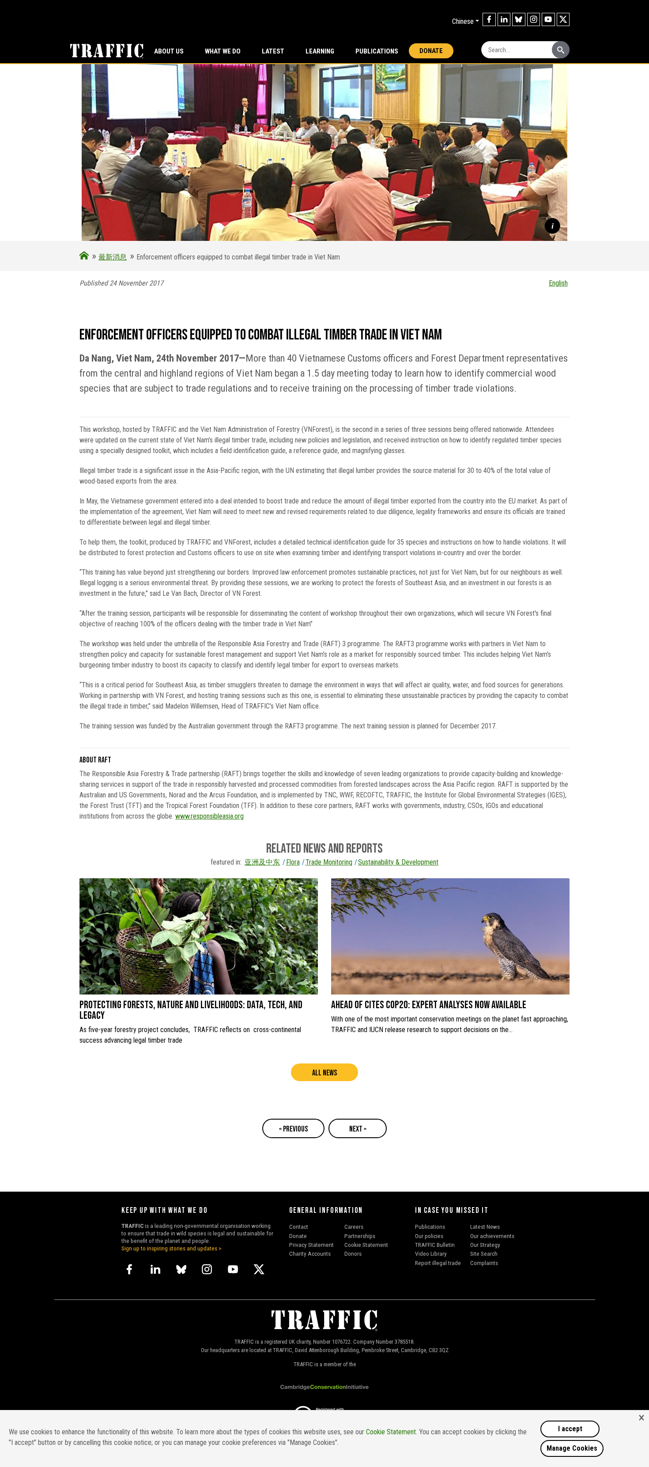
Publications (376, 51)
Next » (357, 1129)
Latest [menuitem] (273, 51)
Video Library (431, 1253)
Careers (353, 1226)
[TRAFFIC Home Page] (84, 257)
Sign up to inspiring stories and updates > (171, 1248)
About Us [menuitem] (169, 51)
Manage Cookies (572, 1448)
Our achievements (492, 1235)
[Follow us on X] (563, 19)
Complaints (484, 1262)
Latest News (485, 1226)
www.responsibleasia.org (209, 816)
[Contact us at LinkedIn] (504, 19)
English (558, 283)
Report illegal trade (438, 1262)
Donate (431, 51)
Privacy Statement (311, 1244)
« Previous (293, 1129)
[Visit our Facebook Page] (489, 19)
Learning (320, 51)
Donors (353, 1253)
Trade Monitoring (329, 862)
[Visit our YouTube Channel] (548, 19)
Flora (292, 862)
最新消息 (112, 257)
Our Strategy (485, 1244)
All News (324, 1073)
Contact (298, 1226)
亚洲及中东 (262, 862)
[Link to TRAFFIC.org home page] (101, 50)
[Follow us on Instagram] (533, 19)
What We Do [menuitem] (223, 51)
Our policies (429, 1235)
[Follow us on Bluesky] (518, 19)
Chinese (463, 21)
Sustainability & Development (398, 862)
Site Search (484, 1253)
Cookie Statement (366, 1244)
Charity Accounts (310, 1253)
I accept (570, 1429)
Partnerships (359, 1235)
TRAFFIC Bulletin (435, 1244)
